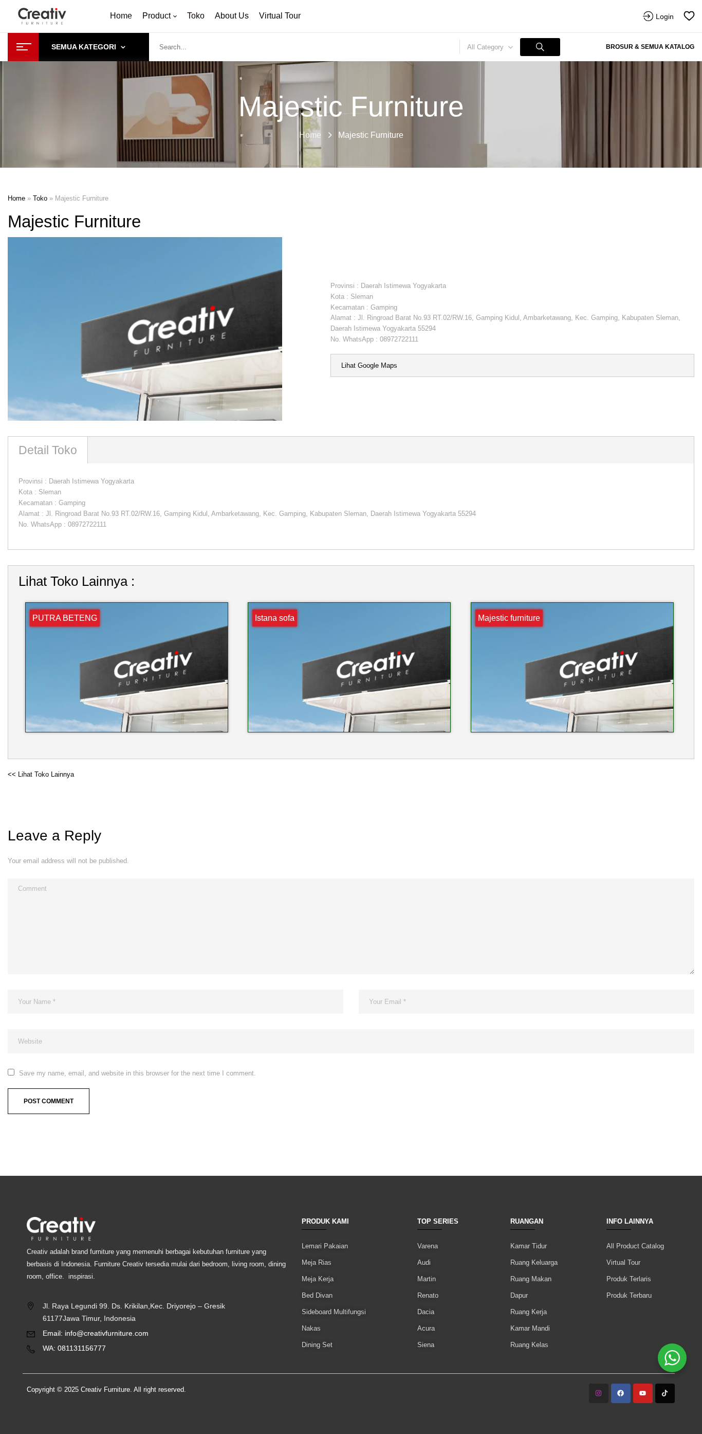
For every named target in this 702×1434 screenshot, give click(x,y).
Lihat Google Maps (369, 365)
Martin (426, 1279)
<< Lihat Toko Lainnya (41, 774)
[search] (540, 47)
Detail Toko (48, 450)
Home (310, 135)
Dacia (425, 1312)
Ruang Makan (530, 1279)
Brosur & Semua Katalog (650, 46)
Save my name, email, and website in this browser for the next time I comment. (137, 1073)
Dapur (519, 1295)
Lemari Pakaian (325, 1246)
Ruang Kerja (528, 1312)
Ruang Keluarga (534, 1262)
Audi (424, 1262)
